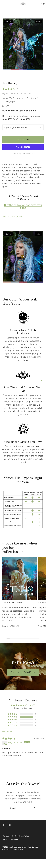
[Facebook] (3, 825)
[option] (23, 509)
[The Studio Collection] (19, 578)
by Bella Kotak (9, 93)
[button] (8, 89)
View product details (12, 216)
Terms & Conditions (10, 839)
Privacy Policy (23, 836)
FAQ (14, 836)
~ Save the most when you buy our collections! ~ (19, 547)
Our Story (6, 836)
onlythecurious (15, 847)
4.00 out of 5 (29, 705)
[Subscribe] (34, 808)
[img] (8, 738)
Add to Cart (23, 139)
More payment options (23, 153)
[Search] (41, 4)
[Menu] (3, 4)
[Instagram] (9, 825)
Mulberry (9, 83)
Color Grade (25, 93)
